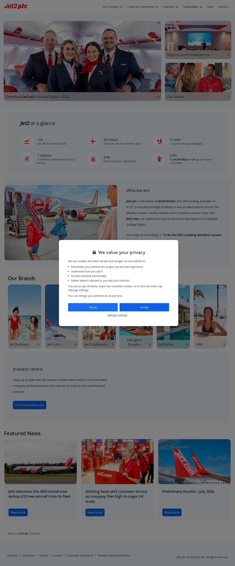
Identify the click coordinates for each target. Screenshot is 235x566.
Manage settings (117, 315)
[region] (118, 283)
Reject (93, 307)
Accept (144, 307)
